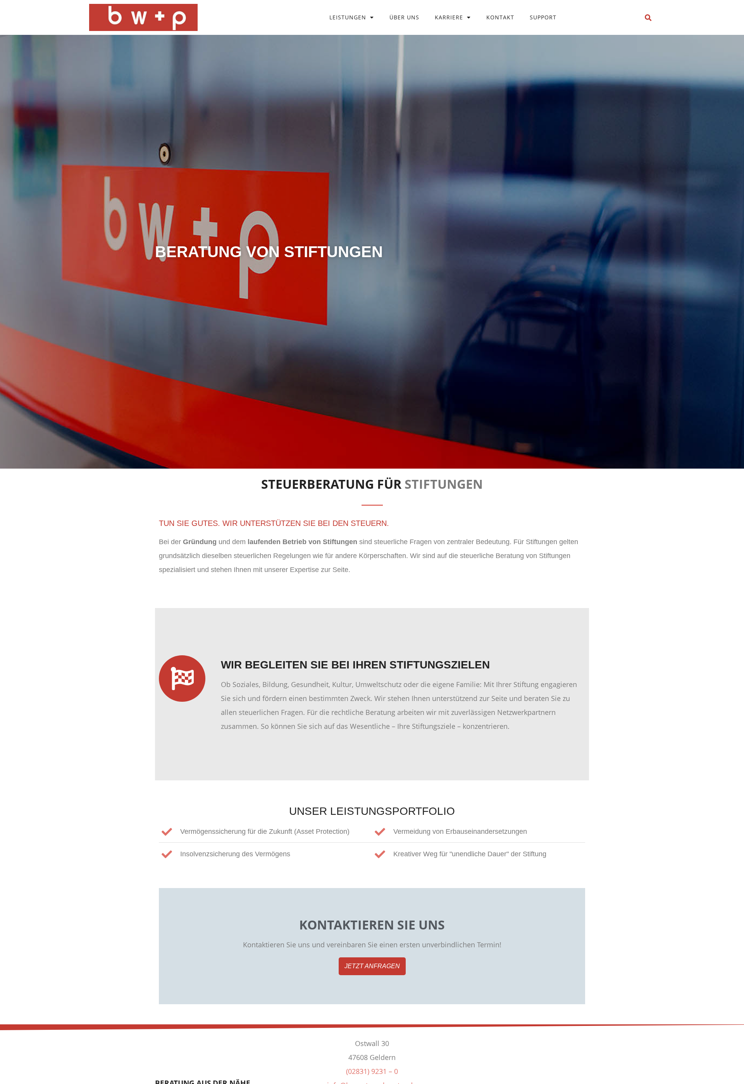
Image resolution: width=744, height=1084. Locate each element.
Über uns (404, 17)
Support (543, 17)
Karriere (449, 17)
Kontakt (500, 17)
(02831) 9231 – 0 (372, 1071)
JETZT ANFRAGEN (372, 966)
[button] (648, 18)
